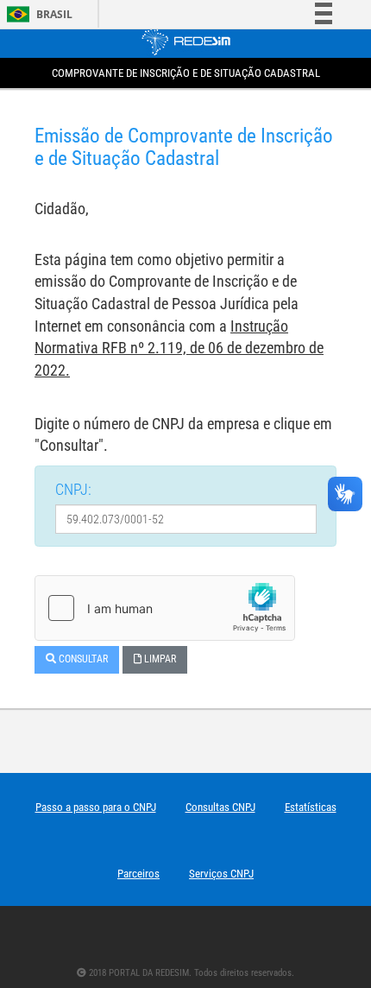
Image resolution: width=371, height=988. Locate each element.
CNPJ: (73, 489)
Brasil (36, 14)
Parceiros (138, 873)
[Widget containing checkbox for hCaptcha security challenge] (165, 608)
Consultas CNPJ (220, 807)
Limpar (158, 659)
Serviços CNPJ (221, 873)
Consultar (82, 659)
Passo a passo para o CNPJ (95, 807)
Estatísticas (310, 807)
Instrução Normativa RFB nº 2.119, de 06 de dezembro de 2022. (179, 348)
